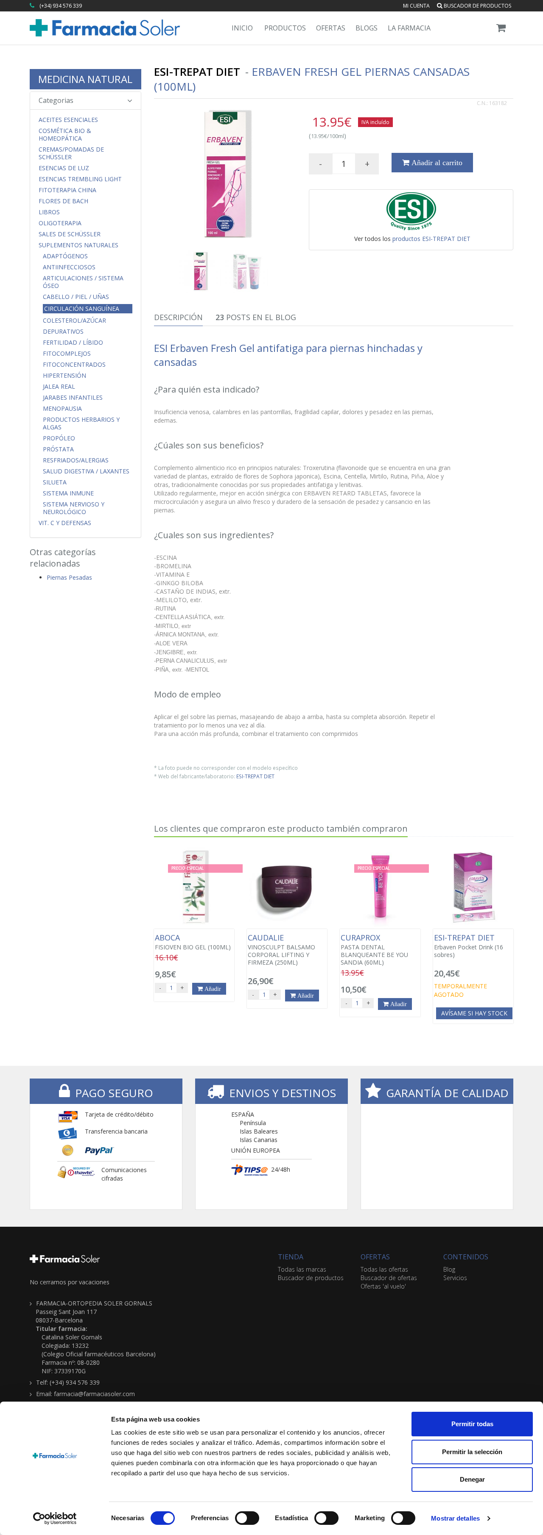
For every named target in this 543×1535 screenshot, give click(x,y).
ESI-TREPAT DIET (255, 776)
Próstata (58, 449)
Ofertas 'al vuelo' (383, 1286)
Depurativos (63, 331)
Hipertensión (64, 375)
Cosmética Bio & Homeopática (65, 134)
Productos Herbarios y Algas (81, 423)
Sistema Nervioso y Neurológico (73, 508)
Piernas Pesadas (69, 577)
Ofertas (330, 28)
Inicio (242, 28)
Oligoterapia (60, 223)
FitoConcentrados (74, 364)
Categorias (56, 100)
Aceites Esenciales (68, 120)
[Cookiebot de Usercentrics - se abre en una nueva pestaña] (55, 1518)
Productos (285, 28)
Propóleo (59, 438)
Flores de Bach (63, 201)
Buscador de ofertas (389, 1278)
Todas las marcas (302, 1269)
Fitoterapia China (67, 190)
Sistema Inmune (68, 493)
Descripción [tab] (178, 317)
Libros (49, 212)
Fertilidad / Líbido (73, 342)
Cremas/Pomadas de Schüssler (71, 153)
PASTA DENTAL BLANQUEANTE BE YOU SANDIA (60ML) (374, 949)
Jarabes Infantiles (73, 397)
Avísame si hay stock (474, 1013)
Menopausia (62, 408)
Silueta (55, 482)
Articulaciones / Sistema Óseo (83, 282)
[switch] (247, 1518)
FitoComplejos (67, 353)
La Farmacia (409, 28)
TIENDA (290, 1256)
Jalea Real (59, 386)
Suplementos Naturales (78, 245)
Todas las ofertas (384, 1269)
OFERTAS (375, 1256)
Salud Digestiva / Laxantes (86, 471)
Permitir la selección (472, 1451)
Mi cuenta (416, 5)
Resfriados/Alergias (76, 460)
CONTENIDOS (465, 1256)
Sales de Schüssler (70, 234)
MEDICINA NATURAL (85, 79)
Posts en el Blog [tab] (256, 317)
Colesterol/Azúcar (74, 320)
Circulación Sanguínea (81, 308)
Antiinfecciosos (69, 267)
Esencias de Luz (64, 168)
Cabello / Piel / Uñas (76, 297)
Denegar (472, 1479)
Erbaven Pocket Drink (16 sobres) (468, 946)
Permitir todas (472, 1423)
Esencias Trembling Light (80, 179)
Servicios (455, 1278)
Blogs (366, 28)
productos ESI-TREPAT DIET (431, 239)
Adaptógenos (65, 256)
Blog (449, 1269)
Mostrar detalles (455, 1518)
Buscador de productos (476, 5)
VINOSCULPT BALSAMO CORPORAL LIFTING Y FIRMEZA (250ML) (281, 949)
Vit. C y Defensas (65, 523)
